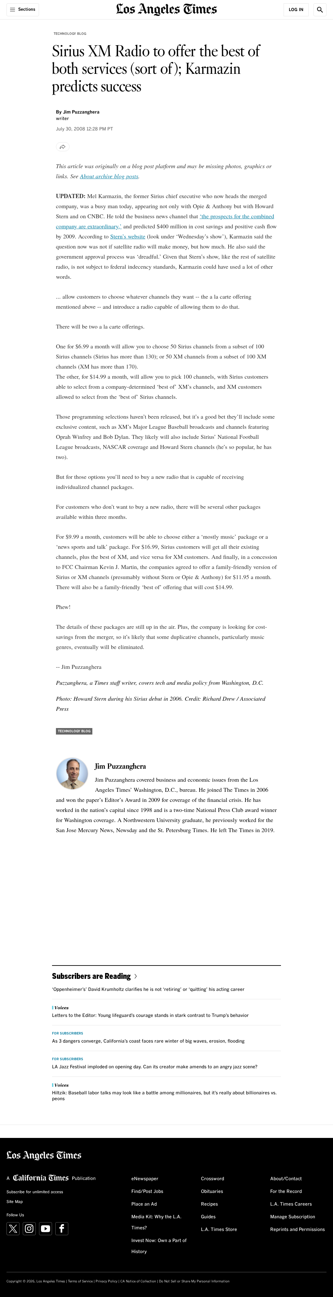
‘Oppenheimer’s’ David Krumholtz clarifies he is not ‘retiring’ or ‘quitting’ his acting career (148, 989)
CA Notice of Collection (138, 1281)
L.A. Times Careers (291, 1204)
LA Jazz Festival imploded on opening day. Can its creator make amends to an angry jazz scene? (155, 1067)
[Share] (63, 146)
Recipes (209, 1204)
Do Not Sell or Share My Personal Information (194, 1281)
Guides (208, 1217)
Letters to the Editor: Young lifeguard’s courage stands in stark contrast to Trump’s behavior (150, 1015)
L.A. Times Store (219, 1229)
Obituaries (212, 1191)
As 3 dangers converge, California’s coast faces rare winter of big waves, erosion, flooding (148, 1041)
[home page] (166, 9)
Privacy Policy (106, 1281)
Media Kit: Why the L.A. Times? (156, 1222)
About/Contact (286, 1179)
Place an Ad (144, 1204)
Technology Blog (70, 33)
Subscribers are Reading (91, 975)
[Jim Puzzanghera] (72, 773)
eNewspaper (144, 1179)
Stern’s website (127, 236)
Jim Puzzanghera (81, 112)
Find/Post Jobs (147, 1191)
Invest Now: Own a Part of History (159, 1246)
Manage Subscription (292, 1217)
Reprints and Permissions (297, 1229)
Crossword (212, 1179)
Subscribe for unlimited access (35, 1192)
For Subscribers (67, 1033)
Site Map (15, 1202)
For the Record (286, 1191)
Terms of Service (80, 1281)
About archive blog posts (109, 176)
